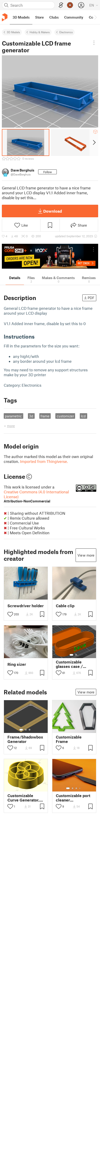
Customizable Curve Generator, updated (23, 797)
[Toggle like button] (10, 614)
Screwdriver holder (25, 606)
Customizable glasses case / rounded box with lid (72, 664)
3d (31, 416)
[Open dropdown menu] (94, 43)
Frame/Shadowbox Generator (25, 739)
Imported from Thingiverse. (44, 461)
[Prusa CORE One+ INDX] (50, 256)
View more (85, 555)
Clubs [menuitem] (54, 17)
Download (52, 211)
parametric (13, 416)
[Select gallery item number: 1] (23, 655)
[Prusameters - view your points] (70, 5)
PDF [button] (91, 298)
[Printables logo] (4, 17)
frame (45, 416)
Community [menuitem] (73, 17)
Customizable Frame (69, 739)
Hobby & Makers (40, 32)
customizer (65, 416)
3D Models (13, 32)
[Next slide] (94, 142)
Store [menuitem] (39, 17)
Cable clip (65, 606)
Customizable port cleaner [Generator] (73, 797)
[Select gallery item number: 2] (28, 655)
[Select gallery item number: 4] (80, 788)
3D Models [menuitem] (21, 17)
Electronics (66, 32)
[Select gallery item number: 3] (29, 730)
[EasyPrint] (60, 5)
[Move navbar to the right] (95, 17)
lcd (83, 416)
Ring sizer (16, 664)
